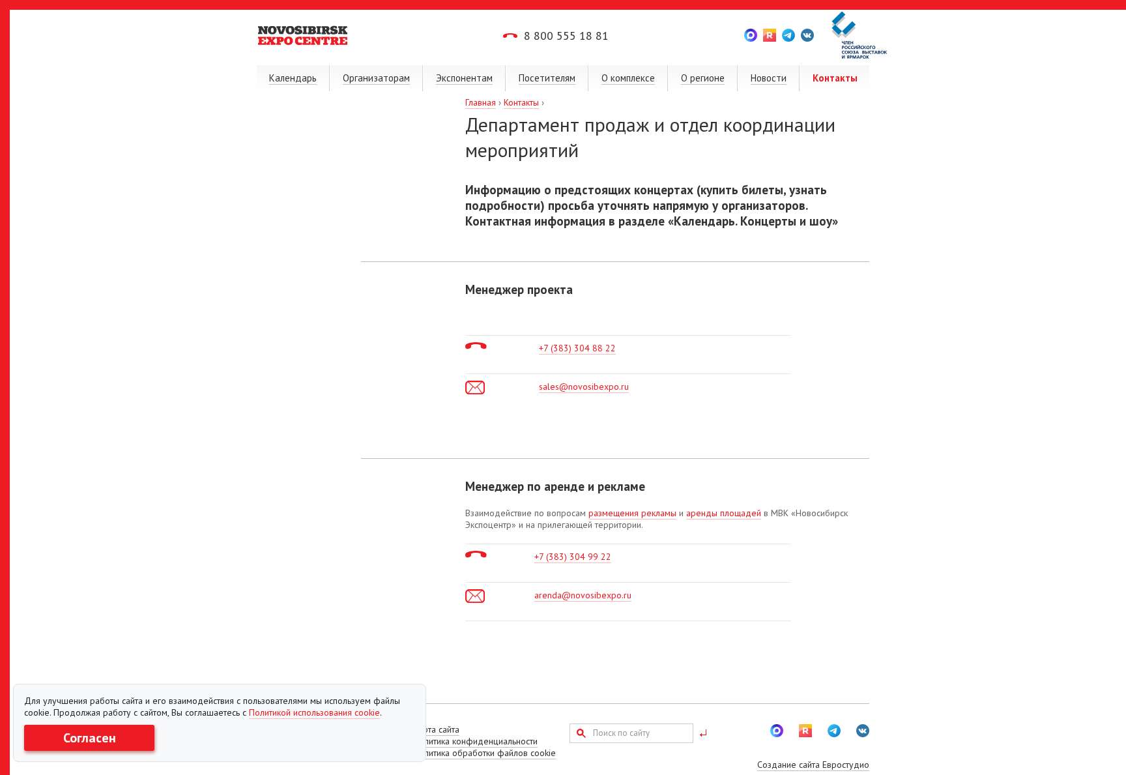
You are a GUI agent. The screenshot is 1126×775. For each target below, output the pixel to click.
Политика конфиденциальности (475, 741)
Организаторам (376, 78)
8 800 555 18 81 (566, 35)
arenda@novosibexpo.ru (582, 595)
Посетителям (547, 78)
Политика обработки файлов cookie (484, 753)
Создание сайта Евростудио (813, 764)
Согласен (89, 737)
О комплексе (628, 78)
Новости (769, 78)
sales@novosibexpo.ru (584, 386)
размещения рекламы (632, 513)
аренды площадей (723, 513)
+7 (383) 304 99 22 (572, 557)
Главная (480, 102)
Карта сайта (436, 729)
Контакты (835, 78)
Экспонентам (464, 78)
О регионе (703, 78)
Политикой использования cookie (314, 712)
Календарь (293, 78)
